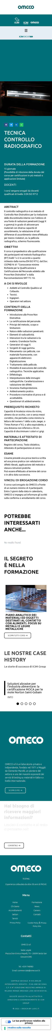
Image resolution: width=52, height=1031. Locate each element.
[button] (6, 125)
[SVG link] (16, 20)
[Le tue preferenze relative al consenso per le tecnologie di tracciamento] (4, 1028)
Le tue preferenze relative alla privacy (28, 1021)
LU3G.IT (35, 1008)
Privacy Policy (15, 923)
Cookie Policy (33, 923)
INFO (10, 697)
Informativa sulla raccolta (17, 1027)
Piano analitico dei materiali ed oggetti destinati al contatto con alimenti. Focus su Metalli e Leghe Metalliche (23, 621)
